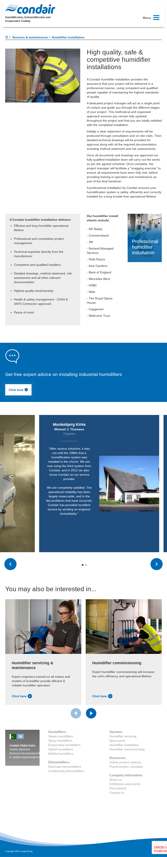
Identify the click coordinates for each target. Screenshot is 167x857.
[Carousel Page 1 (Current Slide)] (83, 565)
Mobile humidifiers (60, 753)
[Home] (6, 37)
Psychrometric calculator (126, 766)
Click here (16, 390)
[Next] (91, 713)
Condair (30, 9)
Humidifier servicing (122, 736)
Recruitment (117, 788)
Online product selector (125, 762)
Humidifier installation (124, 745)
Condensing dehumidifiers (66, 771)
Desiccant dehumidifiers (64, 766)
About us (115, 779)
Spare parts (117, 740)
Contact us (116, 792)
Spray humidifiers (60, 740)
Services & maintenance (30, 37)
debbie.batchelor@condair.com (31, 757)
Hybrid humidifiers (60, 749)
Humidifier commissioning (127, 749)
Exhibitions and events (124, 784)
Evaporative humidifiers (64, 745)
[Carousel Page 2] (86, 565)
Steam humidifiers (60, 736)
